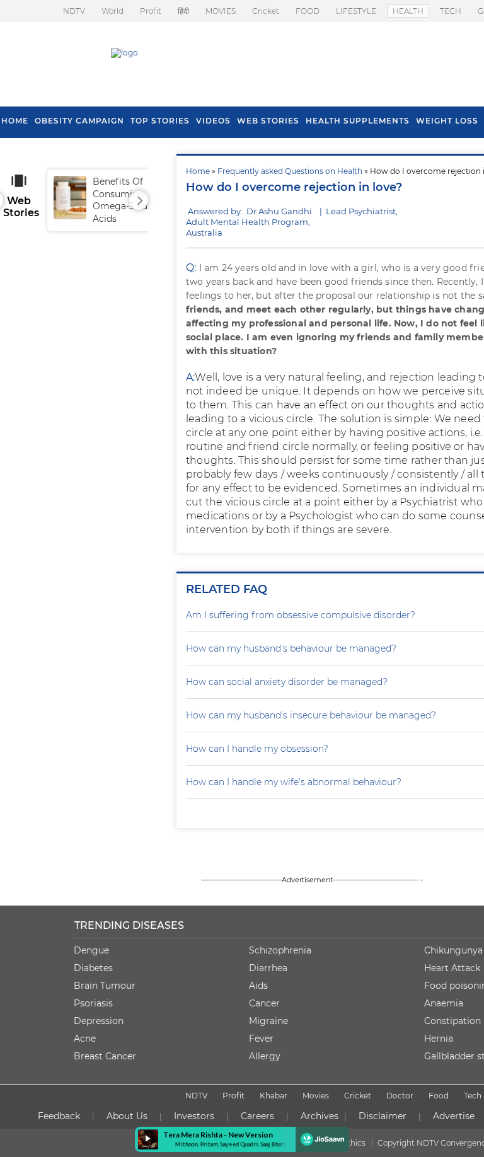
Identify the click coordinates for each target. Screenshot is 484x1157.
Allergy (264, 1056)
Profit (150, 11)
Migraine (268, 1021)
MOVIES (220, 11)
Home (198, 171)
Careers (257, 1116)
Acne (85, 1038)
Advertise (454, 1116)
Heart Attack (452, 968)
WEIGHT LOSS (447, 120)
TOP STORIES (160, 120)
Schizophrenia (280, 950)
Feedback (59, 1116)
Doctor (399, 1095)
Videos (213, 120)
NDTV (74, 11)
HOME (14, 120)
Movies (315, 1095)
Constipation (452, 1021)
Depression (99, 1021)
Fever (261, 1038)
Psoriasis (93, 1003)
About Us (127, 1116)
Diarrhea (268, 968)
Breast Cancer (105, 1056)
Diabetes (93, 968)
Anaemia (443, 1003)
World (112, 11)
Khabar (273, 1095)
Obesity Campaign (79, 120)
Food (439, 1095)
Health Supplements (358, 120)
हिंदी (183, 11)
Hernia (438, 1038)
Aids (258, 985)
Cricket (265, 11)
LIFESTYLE (356, 11)
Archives (319, 1116)
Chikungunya (453, 950)
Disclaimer (382, 1116)
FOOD (308, 11)
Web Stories (268, 120)
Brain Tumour (104, 985)
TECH (450, 11)
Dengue (91, 950)
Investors (194, 1116)
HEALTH (408, 11)
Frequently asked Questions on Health (289, 171)
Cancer (264, 1003)
